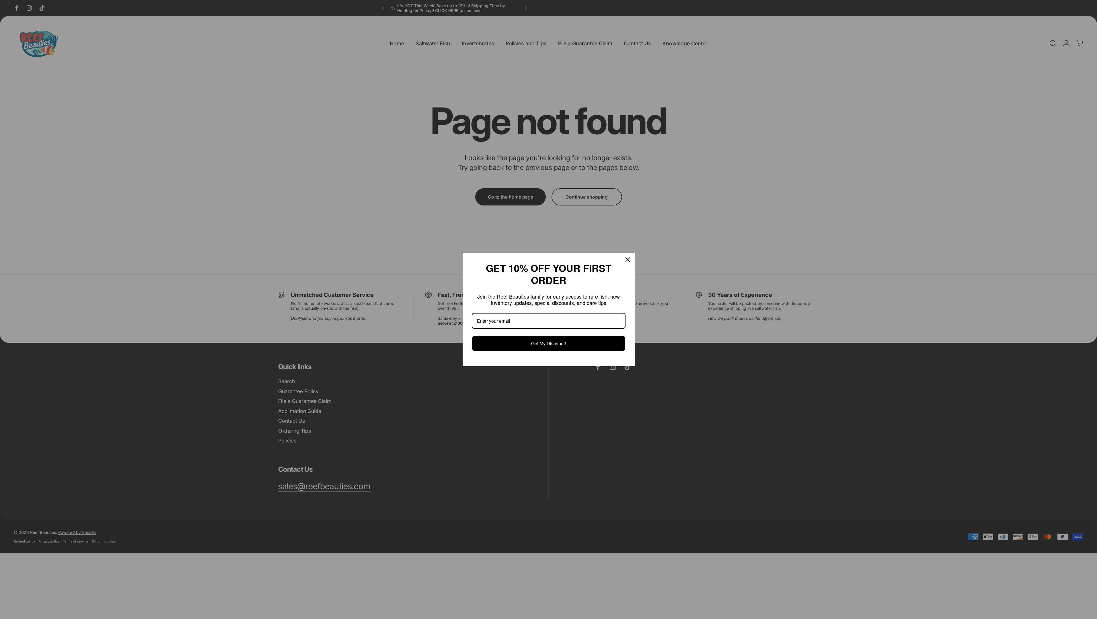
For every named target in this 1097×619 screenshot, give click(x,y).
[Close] (628, 260)
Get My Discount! (548, 343)
